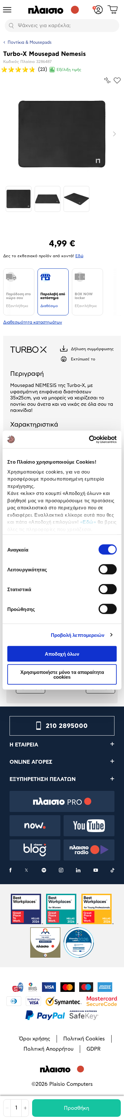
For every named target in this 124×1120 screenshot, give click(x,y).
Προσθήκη (76, 1108)
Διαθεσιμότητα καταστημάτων (32, 323)
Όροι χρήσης (34, 1038)
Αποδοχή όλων (62, 654)
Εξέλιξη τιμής (69, 70)
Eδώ (79, 256)
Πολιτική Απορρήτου (48, 1049)
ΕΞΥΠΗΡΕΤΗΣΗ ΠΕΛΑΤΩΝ (43, 779)
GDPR (93, 1049)
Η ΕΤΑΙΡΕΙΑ (24, 744)
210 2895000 (67, 726)
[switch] (108, 569)
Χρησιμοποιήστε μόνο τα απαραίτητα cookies (62, 674)
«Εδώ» (88, 522)
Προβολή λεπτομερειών (78, 634)
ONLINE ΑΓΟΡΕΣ (31, 762)
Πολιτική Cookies (84, 1038)
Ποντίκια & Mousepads (30, 43)
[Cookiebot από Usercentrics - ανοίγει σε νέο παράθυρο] (89, 439)
